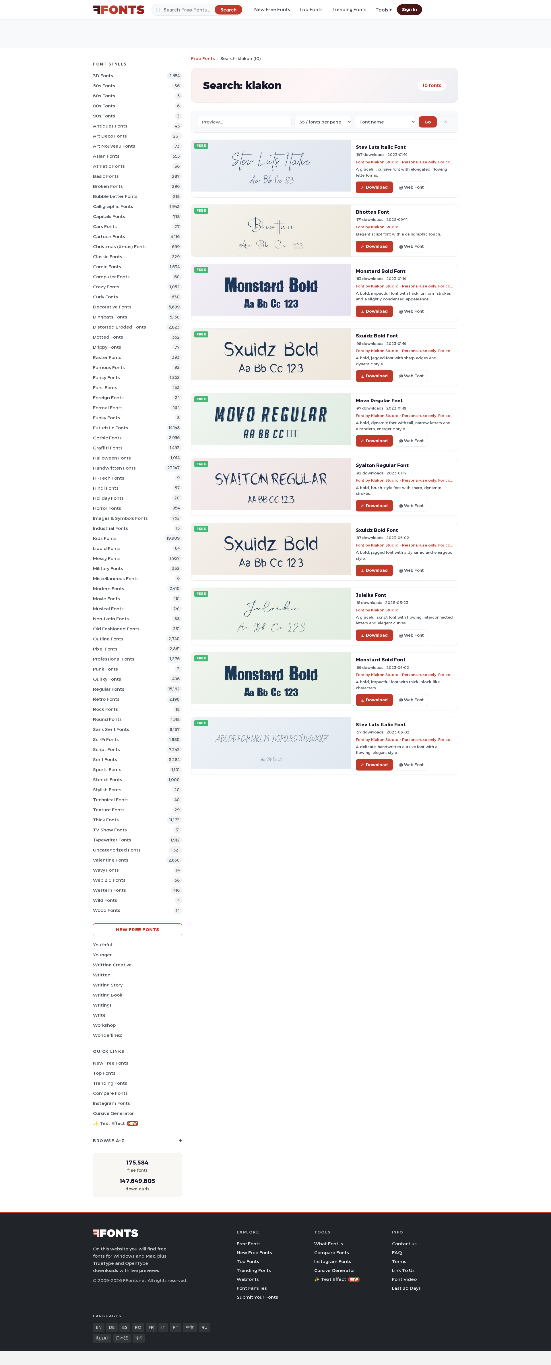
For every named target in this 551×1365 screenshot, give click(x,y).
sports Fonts (107, 769)
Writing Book (107, 995)
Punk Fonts (105, 669)
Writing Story (108, 985)
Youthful (102, 944)
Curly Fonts (105, 297)
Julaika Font (371, 595)
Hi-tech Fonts (108, 478)
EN (99, 1327)
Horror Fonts (107, 508)
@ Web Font (411, 187)
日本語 (122, 1338)
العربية (102, 1338)
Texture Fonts (109, 809)
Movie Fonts (106, 598)
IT (163, 1327)
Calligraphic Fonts (113, 206)
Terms (399, 1261)
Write (99, 1015)
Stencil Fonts (107, 779)
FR (151, 1327)
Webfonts (248, 1279)
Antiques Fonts (110, 126)
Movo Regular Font (379, 400)
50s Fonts (104, 85)
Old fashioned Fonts (116, 629)
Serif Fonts (105, 759)
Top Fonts (311, 9)
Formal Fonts (108, 407)
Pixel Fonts (105, 649)
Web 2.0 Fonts (109, 880)
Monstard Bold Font (381, 271)
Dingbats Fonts (110, 317)
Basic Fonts (106, 176)
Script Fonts (106, 749)
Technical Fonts (111, 799)
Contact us (404, 1243)
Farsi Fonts (105, 387)
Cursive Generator (113, 1113)
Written (101, 975)
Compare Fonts (110, 1093)
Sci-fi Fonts (106, 739)
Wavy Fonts (106, 870)
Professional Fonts (113, 659)
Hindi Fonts (106, 488)
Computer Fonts (111, 276)
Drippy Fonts (107, 347)
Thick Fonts (106, 820)
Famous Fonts (109, 367)
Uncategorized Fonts (117, 850)
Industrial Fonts (110, 528)
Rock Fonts (105, 709)
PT (176, 1327)
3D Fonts (103, 75)
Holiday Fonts (108, 498)
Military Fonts (108, 568)
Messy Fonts (107, 558)
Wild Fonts (105, 900)
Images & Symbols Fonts (120, 518)
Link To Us (403, 1270)
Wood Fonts (106, 910)
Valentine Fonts (110, 860)
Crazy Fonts (106, 286)
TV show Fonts (110, 830)
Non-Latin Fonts (111, 618)
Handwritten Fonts (114, 468)
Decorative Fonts (112, 307)
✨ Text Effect (115, 1123)
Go (427, 122)
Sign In (409, 9)
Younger (102, 954)
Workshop (104, 1025)
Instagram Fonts (111, 1103)
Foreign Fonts (108, 397)
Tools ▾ (384, 10)
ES (124, 1327)
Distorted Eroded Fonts (119, 327)
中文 (190, 1327)
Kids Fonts (105, 538)
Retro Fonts (106, 699)
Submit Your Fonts (257, 1297)
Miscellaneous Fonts (116, 578)
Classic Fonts (107, 256)
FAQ (397, 1252)
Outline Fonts (108, 639)
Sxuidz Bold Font (377, 336)
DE (112, 1327)
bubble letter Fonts (115, 196)
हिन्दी (138, 1338)
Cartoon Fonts (109, 236)
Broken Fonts (108, 186)
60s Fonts (104, 96)
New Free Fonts (272, 9)
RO (138, 1327)
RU (204, 1327)
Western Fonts (109, 890)
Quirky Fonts (107, 679)
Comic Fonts (107, 266)
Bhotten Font (372, 212)
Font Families (252, 1288)
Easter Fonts (107, 357)
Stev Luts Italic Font (381, 147)
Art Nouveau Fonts (114, 146)
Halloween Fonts (112, 458)
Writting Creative (112, 965)
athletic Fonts (109, 166)
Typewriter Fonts (112, 840)
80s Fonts (104, 106)
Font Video (404, 1279)
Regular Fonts (108, 689)
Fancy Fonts (106, 377)
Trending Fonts (349, 9)
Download (377, 187)
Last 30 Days (406, 1288)
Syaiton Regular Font (382, 465)
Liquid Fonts (107, 548)
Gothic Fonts (107, 438)
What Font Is (328, 1243)
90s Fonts (104, 116)
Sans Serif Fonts (111, 729)
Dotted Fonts (108, 337)
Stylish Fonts (107, 789)
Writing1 (102, 1005)
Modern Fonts (108, 588)
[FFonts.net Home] (119, 9)
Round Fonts (107, 719)
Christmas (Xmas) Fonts (120, 246)
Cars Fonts (105, 226)
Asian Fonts (106, 156)
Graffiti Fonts (108, 448)
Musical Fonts (108, 608)
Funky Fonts (106, 417)
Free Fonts (203, 58)
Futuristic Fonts (110, 427)
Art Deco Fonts (110, 136)
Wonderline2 (107, 1035)
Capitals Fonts (109, 216)
